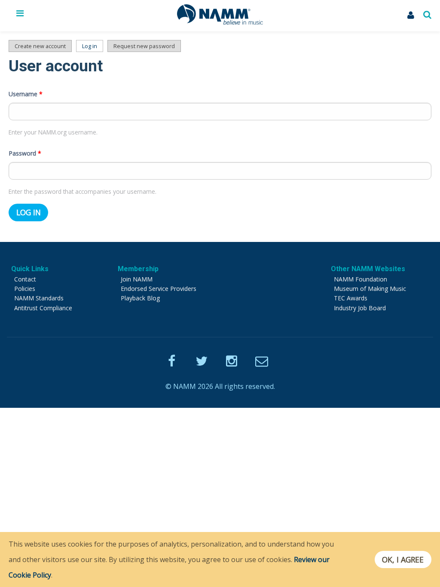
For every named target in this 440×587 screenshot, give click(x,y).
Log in (92, 46)
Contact (25, 279)
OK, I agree (403, 559)
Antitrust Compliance (43, 308)
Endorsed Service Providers (158, 288)
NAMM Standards (39, 298)
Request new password (144, 46)
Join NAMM (137, 279)
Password (25, 153)
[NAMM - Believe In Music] (220, 22)
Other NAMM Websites (368, 269)
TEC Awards (350, 298)
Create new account (40, 46)
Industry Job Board (360, 308)
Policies (24, 288)
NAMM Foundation (360, 279)
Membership (138, 269)
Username (26, 94)
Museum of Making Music (370, 288)
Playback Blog (140, 298)
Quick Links (30, 269)
